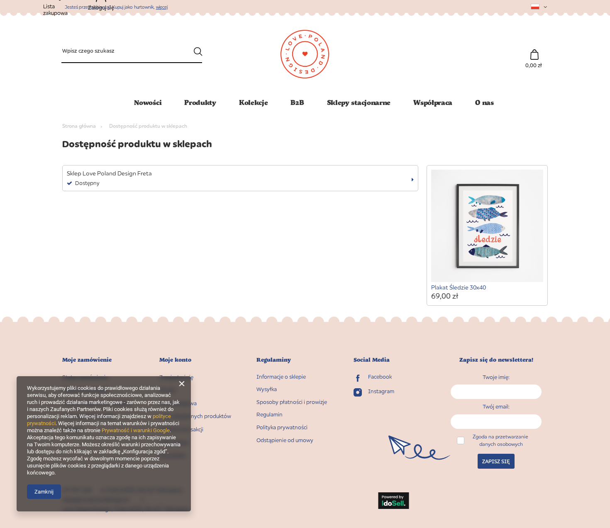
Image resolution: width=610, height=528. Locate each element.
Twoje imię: (496, 377)
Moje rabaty (174, 442)
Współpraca (432, 102)
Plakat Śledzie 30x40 (458, 287)
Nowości (147, 102)
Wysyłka (266, 389)
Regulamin (269, 414)
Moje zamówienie (87, 359)
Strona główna (79, 126)
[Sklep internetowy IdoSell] (393, 501)
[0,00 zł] (534, 50)
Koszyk (167, 390)
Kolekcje (253, 102)
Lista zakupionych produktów (195, 416)
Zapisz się (496, 461)
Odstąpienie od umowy (284, 440)
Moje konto (175, 359)
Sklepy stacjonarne (359, 102)
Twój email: (496, 406)
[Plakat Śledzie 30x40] (487, 227)
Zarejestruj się (176, 377)
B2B (297, 102)
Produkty (200, 102)
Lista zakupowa (178, 403)
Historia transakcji (181, 429)
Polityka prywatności (281, 427)
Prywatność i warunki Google (136, 430)
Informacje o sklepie (281, 377)
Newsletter (172, 456)
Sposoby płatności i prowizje (291, 402)
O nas (484, 102)
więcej (162, 7)
